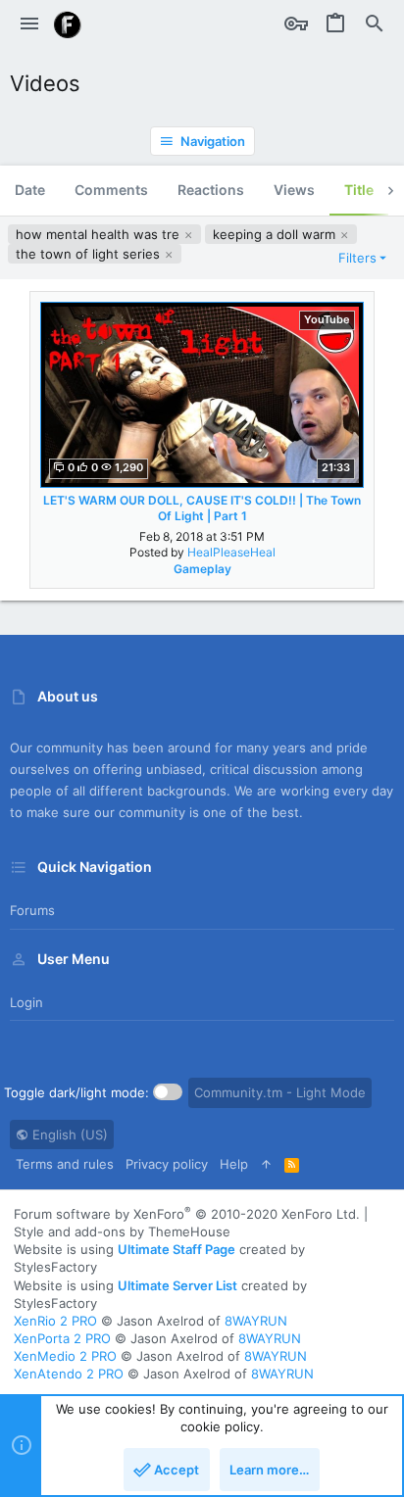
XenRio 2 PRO (55, 1320)
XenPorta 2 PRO (62, 1338)
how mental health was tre (99, 234)
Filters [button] (357, 258)
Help (234, 1164)
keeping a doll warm (276, 234)
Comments (111, 189)
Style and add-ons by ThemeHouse (122, 1231)
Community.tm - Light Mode (280, 1092)
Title (359, 189)
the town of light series (90, 254)
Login (26, 1002)
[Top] (266, 1164)
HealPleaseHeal (231, 552)
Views (294, 189)
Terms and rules (65, 1164)
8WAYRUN (256, 1320)
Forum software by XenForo (187, 1214)
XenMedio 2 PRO (65, 1356)
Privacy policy (167, 1164)
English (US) (68, 1134)
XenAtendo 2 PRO (69, 1373)
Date (30, 189)
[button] (29, 24)
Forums (32, 910)
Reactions (210, 189)
